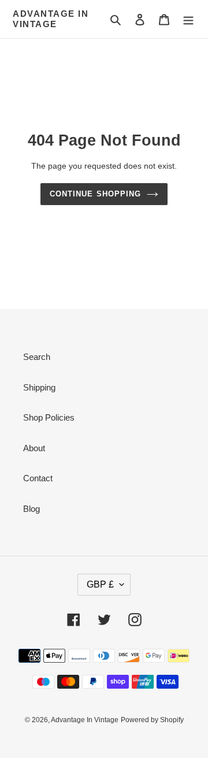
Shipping (39, 387)
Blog (31, 509)
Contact (38, 478)
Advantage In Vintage (50, 19)
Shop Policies (49, 417)
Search (36, 357)
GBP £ (100, 584)
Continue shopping (95, 194)
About (34, 448)
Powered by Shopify (152, 720)
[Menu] (188, 19)
